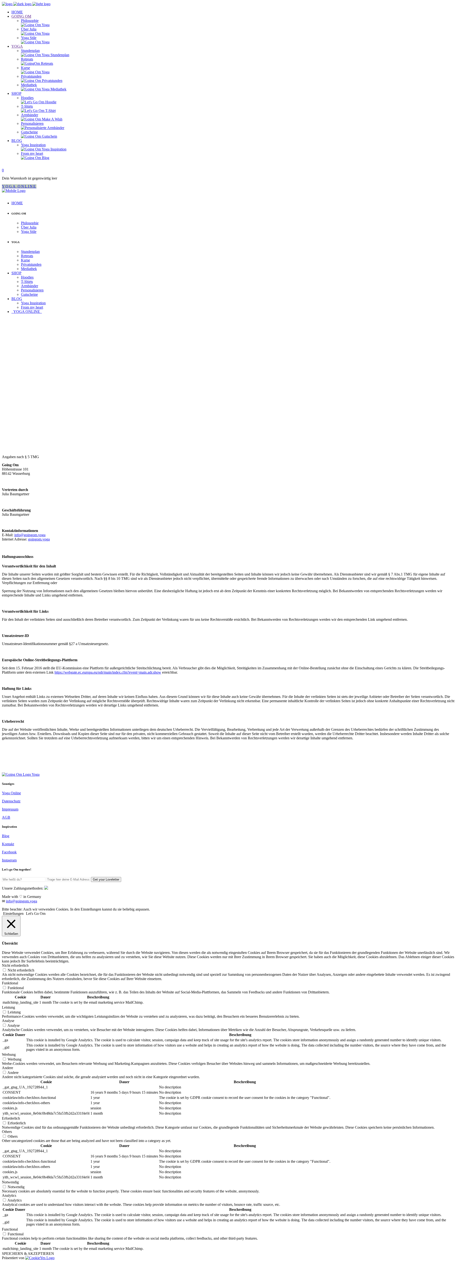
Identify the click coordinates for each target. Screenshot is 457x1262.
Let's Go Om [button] (35, 913)
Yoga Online (11, 793)
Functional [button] (10, 1229)
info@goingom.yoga (29, 535)
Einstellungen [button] (13, 913)
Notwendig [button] (10, 1182)
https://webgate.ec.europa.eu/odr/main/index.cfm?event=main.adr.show (108, 672)
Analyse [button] (8, 1021)
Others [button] (7, 1132)
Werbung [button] (9, 1054)
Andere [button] (7, 1068)
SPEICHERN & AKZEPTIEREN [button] (28, 1254)
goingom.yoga (39, 539)
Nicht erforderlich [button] (15, 965)
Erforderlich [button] (11, 1118)
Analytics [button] (9, 1195)
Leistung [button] (8, 1007)
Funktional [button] (10, 983)
